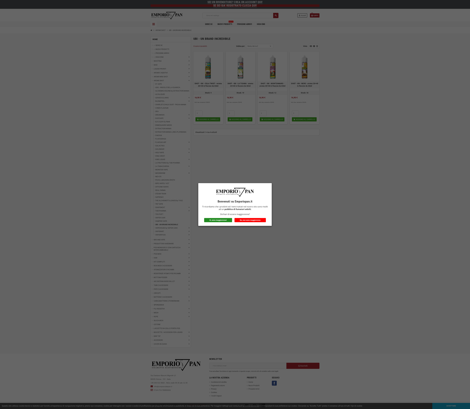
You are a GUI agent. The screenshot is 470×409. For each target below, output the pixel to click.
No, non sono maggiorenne (250, 220)
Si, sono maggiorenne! (218, 220)
